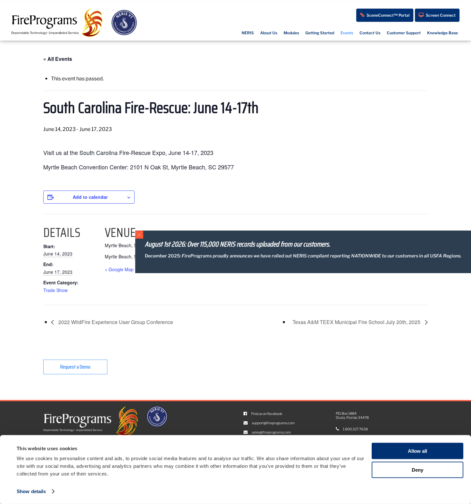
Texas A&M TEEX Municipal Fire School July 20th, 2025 (357, 322)
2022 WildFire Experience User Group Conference (115, 322)
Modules (291, 32)
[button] (139, 235)
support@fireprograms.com (273, 423)
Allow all (417, 451)
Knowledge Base (442, 32)
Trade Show (55, 290)
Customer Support (404, 32)
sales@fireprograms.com (271, 432)
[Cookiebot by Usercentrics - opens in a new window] (24, 491)
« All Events (57, 58)
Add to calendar (90, 197)
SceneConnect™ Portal (388, 15)
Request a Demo (75, 367)
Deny (417, 470)
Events (347, 32)
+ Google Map (119, 269)
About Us (268, 32)
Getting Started (319, 32)
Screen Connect (441, 15)
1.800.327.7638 (355, 429)
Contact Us (369, 32)
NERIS (248, 32)
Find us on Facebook (266, 414)
